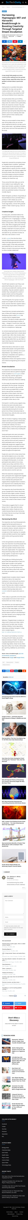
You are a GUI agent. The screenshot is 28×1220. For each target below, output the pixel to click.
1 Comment (19, 36)
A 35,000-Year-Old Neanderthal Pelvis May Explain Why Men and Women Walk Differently (19, 1060)
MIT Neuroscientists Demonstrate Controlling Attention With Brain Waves (14, 802)
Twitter (4, 1126)
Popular (17, 662)
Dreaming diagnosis (6, 949)
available (4, 591)
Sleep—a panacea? (6, 968)
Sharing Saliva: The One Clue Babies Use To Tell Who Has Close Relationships (13, 739)
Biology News (5, 1147)
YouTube (4, 1129)
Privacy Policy (19, 1214)
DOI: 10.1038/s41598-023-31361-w (11, 632)
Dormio (18, 315)
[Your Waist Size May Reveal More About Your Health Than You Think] (6, 1079)
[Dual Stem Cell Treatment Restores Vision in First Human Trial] (6, 1070)
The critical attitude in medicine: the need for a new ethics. (13, 959)
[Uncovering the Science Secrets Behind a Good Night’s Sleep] (14, 688)
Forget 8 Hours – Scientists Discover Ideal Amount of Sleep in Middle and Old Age (14, 718)
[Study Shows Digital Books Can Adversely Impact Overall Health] (14, 856)
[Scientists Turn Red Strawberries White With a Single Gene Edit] (6, 1088)
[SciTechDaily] (13, 2)
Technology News (6, 1165)
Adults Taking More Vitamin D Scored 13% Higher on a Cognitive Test (18, 1050)
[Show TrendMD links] (25, 995)
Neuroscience (10, 662)
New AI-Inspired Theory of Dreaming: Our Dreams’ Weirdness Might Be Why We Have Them (13, 781)
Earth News (5, 1152)
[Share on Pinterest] (15, 41)
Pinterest (4, 1131)
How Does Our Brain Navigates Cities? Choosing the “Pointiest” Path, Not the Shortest (13, 759)
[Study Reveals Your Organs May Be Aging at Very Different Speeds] (6, 1106)
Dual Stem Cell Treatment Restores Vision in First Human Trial (18, 1070)
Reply (23, 887)
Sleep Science (6, 664)
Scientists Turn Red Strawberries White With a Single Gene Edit (19, 1087)
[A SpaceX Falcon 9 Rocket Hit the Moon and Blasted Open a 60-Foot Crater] (6, 1096)
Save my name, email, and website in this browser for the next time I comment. (13, 927)
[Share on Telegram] (20, 41)
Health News (5, 1155)
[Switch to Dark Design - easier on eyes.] (23, 2)
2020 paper (17, 373)
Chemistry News (6, 1150)
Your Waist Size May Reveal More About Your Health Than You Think (19, 1079)
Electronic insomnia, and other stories (10, 982)
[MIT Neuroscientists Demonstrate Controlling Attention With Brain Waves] (14, 792)
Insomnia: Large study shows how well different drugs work (13, 977)
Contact (21, 1212)
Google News (20, 657)
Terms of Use (15, 1216)
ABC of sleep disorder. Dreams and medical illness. (13, 953)
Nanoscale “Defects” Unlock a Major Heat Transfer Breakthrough (18, 1041)
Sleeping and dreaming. (7, 972)
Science (4, 11)
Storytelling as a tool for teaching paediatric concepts (12, 988)
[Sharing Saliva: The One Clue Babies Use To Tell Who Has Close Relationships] (14, 729)
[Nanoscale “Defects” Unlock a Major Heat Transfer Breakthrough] (6, 1041)
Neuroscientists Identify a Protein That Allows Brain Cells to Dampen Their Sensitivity (13, 844)
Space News (5, 1162)
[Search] (25, 2)
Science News (5, 1160)
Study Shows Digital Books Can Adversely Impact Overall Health (11, 865)
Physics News (5, 1157)
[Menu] (2, 2)
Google (11, 657)
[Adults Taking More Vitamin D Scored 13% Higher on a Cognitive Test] (6, 1050)
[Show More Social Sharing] (24, 41)
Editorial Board (10, 1214)
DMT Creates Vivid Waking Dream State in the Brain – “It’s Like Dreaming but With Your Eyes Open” (13, 823)
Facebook (4, 1124)
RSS (3, 1136)
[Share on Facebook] (4, 41)
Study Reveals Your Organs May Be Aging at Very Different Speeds (18, 1106)
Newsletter (5, 1134)
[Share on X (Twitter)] (9, 41)
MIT (4, 662)
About (16, 1212)
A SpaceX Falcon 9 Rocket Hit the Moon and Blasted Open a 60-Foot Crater (19, 1097)
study (9, 238)
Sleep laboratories (6, 964)
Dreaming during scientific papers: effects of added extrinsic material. (13, 944)
